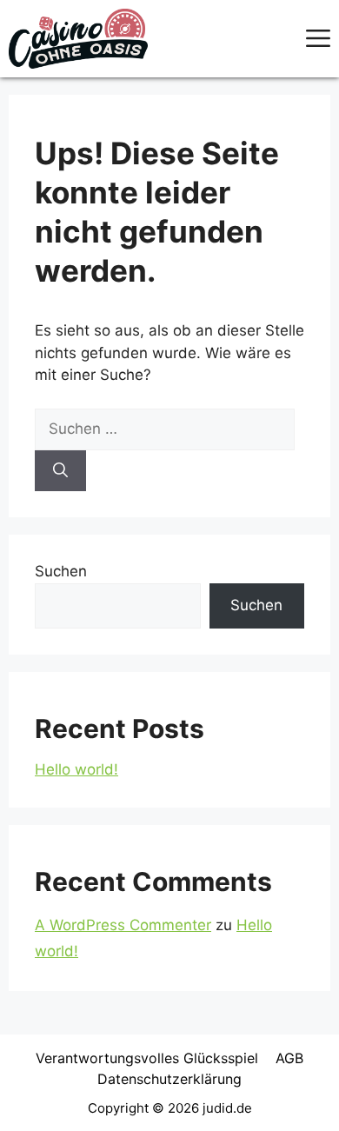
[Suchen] (60, 471)
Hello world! (76, 769)
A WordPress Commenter (123, 925)
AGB (289, 1058)
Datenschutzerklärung (169, 1079)
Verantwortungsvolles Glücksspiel (147, 1058)
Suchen (61, 571)
